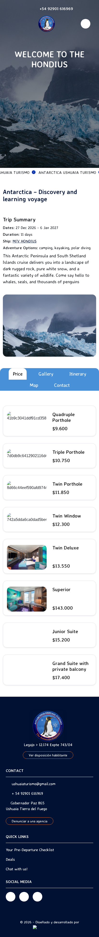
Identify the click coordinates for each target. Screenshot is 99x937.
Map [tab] (34, 385)
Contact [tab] (62, 385)
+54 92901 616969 (56, 8)
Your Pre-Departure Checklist (30, 849)
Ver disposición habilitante (48, 755)
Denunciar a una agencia (29, 821)
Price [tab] (18, 374)
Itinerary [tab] (77, 374)
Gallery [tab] (45, 374)
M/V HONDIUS (24, 241)
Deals (10, 859)
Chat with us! (17, 868)
